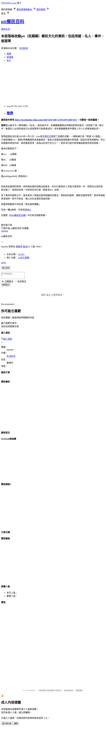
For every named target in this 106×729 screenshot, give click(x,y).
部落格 (10, 57)
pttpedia (4, 231)
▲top (3, 262)
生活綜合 (23, 48)
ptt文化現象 (23, 257)
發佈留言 (5, 285)
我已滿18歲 (6, 723)
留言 (25, 246)
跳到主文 (5, 29)
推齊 (10, 113)
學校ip (28, 210)
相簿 (9, 54)
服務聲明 (79, 690)
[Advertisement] (53, 83)
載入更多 (5, 268)
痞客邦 (19, 246)
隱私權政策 (68, 690)
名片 (9, 60)
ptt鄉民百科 (12, 21)
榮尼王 (48, 136)
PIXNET (32, 690)
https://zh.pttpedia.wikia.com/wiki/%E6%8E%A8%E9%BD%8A (46, 120)
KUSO (21, 254)
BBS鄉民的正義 (17, 215)
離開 (16, 723)
